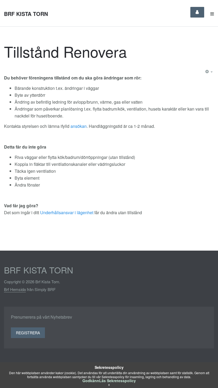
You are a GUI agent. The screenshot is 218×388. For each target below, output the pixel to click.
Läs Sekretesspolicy (117, 380)
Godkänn (90, 380)
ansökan (78, 126)
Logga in (197, 12)
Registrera (28, 332)
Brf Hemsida (15, 289)
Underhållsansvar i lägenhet (66, 212)
